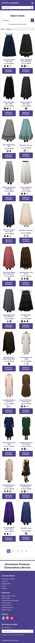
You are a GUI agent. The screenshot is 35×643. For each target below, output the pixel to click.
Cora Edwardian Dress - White (26, 358)
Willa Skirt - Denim (26, 528)
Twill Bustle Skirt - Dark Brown (26, 273)
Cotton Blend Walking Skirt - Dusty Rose (9, 273)
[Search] (32, 20)
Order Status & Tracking (8, 579)
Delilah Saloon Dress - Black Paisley (26, 485)
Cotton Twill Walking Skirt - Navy (9, 60)
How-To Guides (6, 598)
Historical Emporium (10, 3)
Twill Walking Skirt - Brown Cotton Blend (9, 358)
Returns (4, 586)
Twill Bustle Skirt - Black (26, 315)
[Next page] (26, 551)
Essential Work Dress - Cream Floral (9, 485)
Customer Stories (6, 603)
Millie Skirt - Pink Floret (26, 230)
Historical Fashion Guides (8, 596)
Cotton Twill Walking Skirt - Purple (9, 528)
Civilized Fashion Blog (8, 607)
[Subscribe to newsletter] (31, 631)
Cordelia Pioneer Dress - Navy (9, 443)
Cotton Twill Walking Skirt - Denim (9, 230)
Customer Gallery (6, 610)
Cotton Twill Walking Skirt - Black (9, 102)
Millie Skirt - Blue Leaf (26, 145)
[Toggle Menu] (32, 3)
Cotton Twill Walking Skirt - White (26, 187)
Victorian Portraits (6, 605)
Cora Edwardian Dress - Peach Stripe (9, 400)
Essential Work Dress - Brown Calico (26, 400)
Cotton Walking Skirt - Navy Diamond (9, 315)
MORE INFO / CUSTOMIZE (9, 70)
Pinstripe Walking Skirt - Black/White (9, 187)
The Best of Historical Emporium (10, 600)
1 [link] (8, 551)
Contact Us (5, 581)
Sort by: (3, 29)
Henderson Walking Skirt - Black (26, 102)
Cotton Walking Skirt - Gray (9, 145)
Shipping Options (6, 583)
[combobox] (15, 20)
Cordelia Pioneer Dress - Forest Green (26, 443)
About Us (4, 588)
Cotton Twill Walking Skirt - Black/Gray (26, 60)
